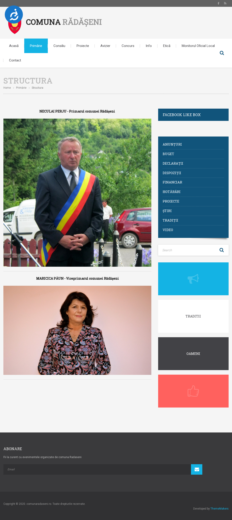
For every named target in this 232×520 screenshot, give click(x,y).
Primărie (36, 46)
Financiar (172, 182)
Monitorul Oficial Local (198, 46)
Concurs (128, 46)
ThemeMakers (219, 508)
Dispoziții (172, 173)
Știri (167, 211)
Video (168, 230)
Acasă (14, 46)
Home (7, 87)
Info (149, 46)
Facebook (218, 3)
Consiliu (59, 46)
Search (222, 53)
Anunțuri (172, 144)
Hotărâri (172, 192)
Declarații (173, 163)
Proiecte (83, 46)
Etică (166, 46)
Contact (15, 60)
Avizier (105, 46)
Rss (225, 3)
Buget (168, 154)
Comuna (64, 22)
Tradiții (170, 220)
